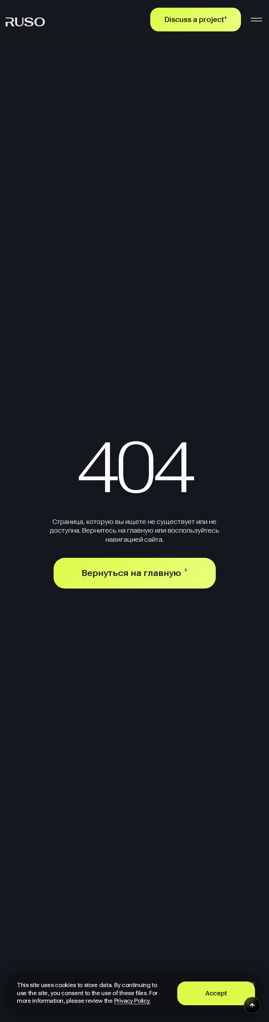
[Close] (253, 983)
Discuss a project (195, 19)
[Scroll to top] (252, 1005)
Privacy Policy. (132, 1001)
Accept (216, 993)
